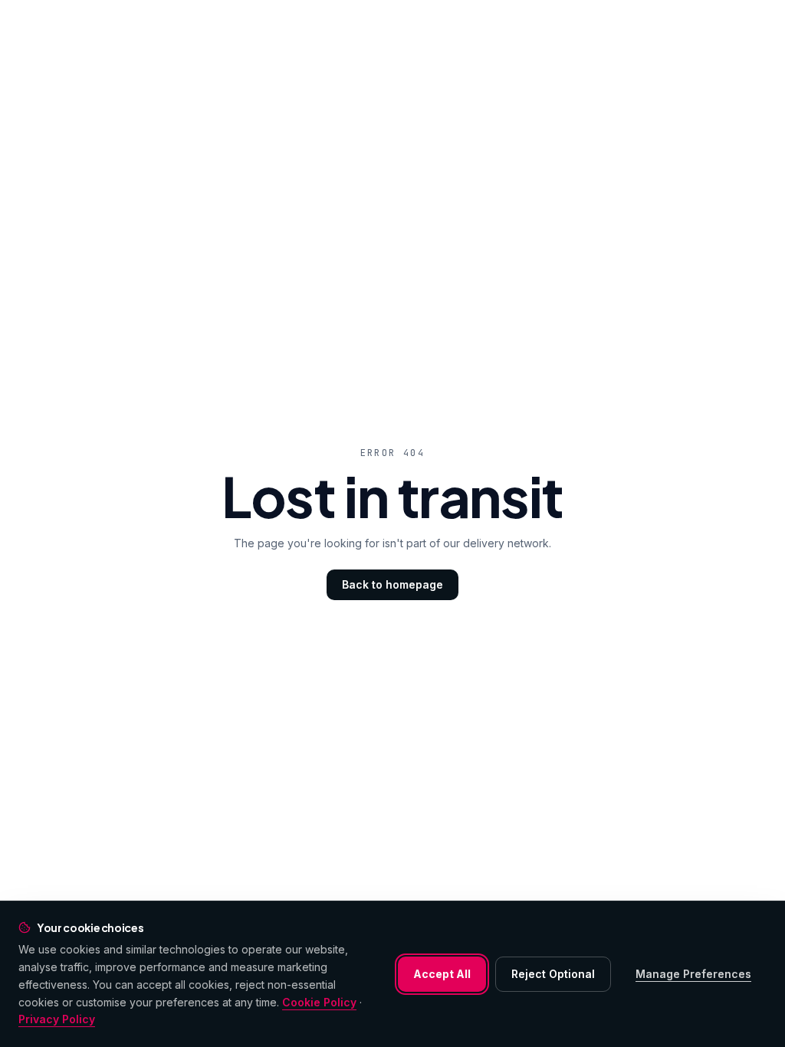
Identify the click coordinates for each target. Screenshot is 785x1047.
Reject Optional (553, 973)
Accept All (442, 973)
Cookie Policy (319, 1002)
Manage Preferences (693, 973)
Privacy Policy (56, 1019)
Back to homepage (392, 584)
